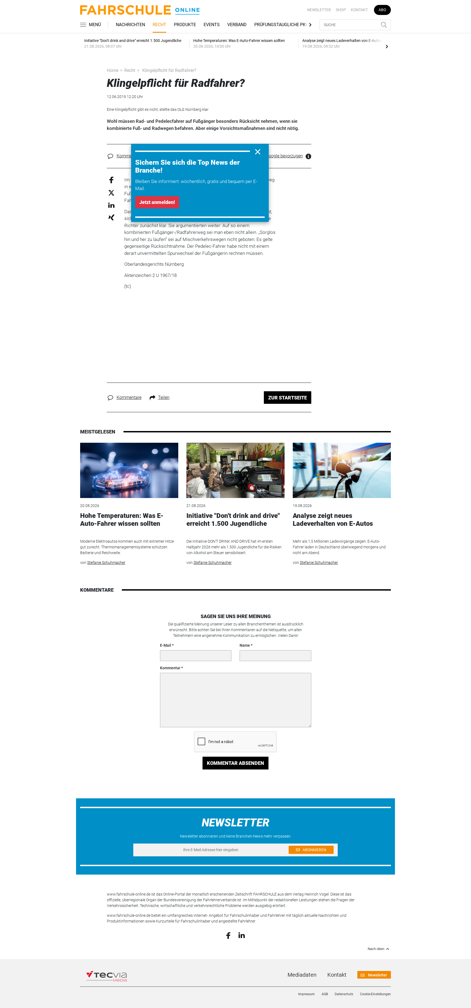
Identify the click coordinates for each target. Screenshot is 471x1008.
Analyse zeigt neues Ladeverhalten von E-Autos (333, 519)
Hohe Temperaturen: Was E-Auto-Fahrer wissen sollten (122, 519)
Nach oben (376, 949)
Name (245, 645)
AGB (325, 994)
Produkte (185, 24)
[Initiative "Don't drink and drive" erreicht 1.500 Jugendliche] (235, 470)
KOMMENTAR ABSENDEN (235, 763)
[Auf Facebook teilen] (111, 180)
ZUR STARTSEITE (287, 398)
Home (112, 70)
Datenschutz (344, 994)
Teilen (164, 397)
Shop (341, 10)
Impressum (306, 994)
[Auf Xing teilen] (111, 217)
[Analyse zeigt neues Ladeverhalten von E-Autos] (342, 470)
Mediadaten (302, 975)
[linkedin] (241, 935)
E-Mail (165, 645)
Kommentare (129, 155)
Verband (237, 24)
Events (212, 24)
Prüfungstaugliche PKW (281, 24)
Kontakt (359, 10)
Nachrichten (130, 24)
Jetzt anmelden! (157, 202)
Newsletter (319, 10)
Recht (159, 24)
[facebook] (228, 935)
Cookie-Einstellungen (375, 994)
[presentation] (387, 46)
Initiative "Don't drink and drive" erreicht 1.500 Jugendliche (233, 519)
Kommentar (170, 668)
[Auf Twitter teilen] (111, 193)
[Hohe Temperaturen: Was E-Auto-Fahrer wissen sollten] (129, 470)
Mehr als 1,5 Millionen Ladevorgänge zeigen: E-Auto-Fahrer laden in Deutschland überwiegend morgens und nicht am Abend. (339, 547)
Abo (382, 10)
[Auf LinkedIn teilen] (111, 205)
